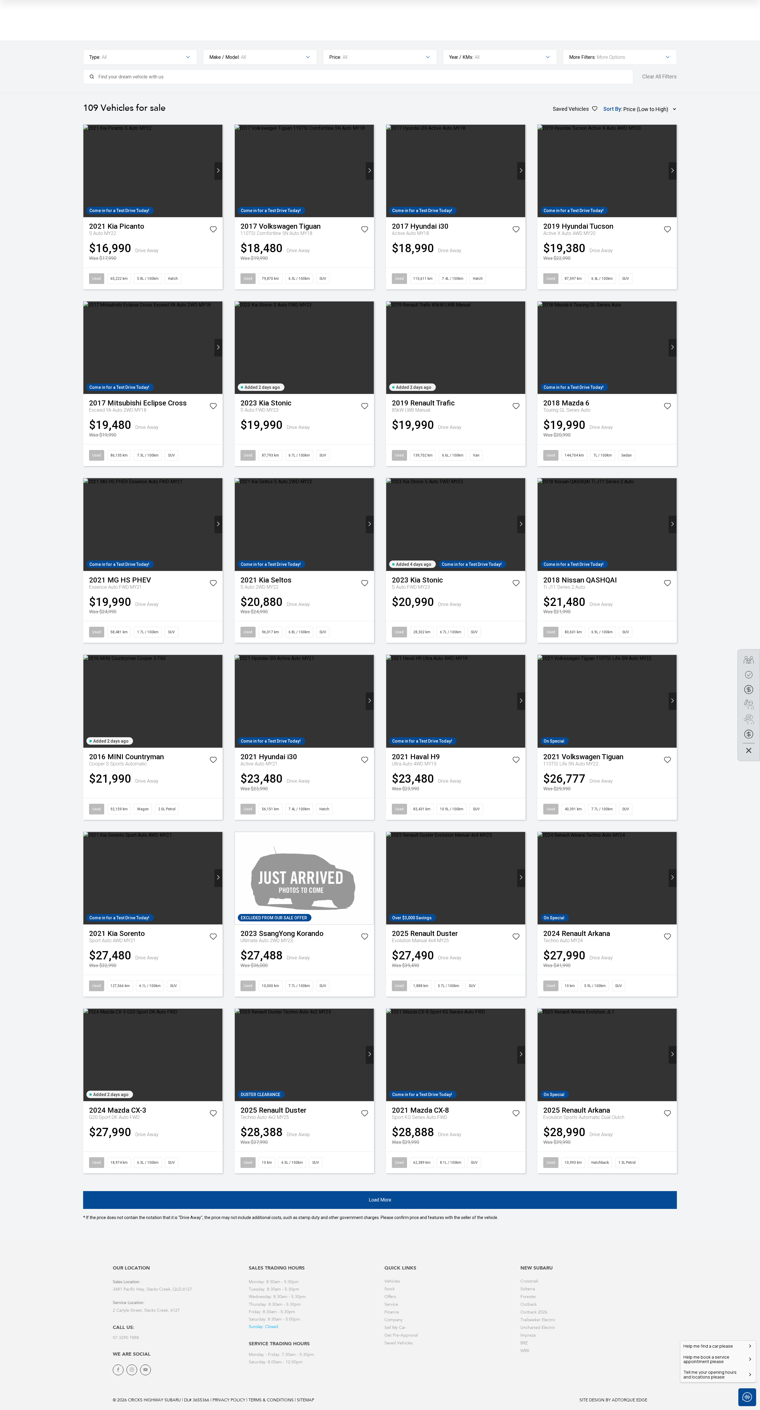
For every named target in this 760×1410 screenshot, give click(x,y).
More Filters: (582, 57)
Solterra (527, 1289)
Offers (390, 1297)
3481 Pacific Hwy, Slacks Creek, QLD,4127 (152, 1290)
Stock (389, 1289)
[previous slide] (87, 171)
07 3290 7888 (126, 1338)
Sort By (612, 109)
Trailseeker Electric (537, 1320)
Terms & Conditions (271, 1400)
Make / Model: (224, 57)
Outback (528, 1305)
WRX (524, 1351)
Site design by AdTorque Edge (613, 1400)
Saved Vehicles (398, 1343)
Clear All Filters (659, 77)
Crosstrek (529, 1282)
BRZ (524, 1343)
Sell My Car (395, 1328)
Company (393, 1320)
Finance (391, 1312)
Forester (528, 1297)
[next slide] (218, 171)
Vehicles (392, 1282)
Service (391, 1305)
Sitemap (305, 1400)
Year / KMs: (461, 57)
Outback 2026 (533, 1312)
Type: (94, 57)
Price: (335, 57)
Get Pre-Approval (401, 1336)
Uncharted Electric (537, 1328)
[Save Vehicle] (213, 230)
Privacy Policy (229, 1400)
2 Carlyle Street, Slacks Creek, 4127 (146, 1311)
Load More (380, 1200)
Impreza (528, 1336)
